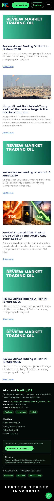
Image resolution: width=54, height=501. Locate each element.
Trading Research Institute (14, 426)
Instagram (21, 412)
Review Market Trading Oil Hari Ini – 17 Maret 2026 (26, 47)
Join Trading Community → (19, 448)
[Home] (5, 5)
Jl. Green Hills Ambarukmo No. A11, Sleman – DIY (30, 401)
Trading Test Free (10, 434)
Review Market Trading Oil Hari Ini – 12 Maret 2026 (26, 360)
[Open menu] (49, 5)
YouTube (8, 412)
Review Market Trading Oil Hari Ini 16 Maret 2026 (26, 174)
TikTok (33, 412)
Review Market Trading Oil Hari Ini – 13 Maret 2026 (26, 300)
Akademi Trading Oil (11, 423)
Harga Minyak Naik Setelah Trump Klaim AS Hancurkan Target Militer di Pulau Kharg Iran (25, 109)
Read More (8, 67)
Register (37, 5)
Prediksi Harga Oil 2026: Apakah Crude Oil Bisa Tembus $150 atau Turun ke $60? (25, 235)
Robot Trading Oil (10, 430)
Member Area (20, 5)
